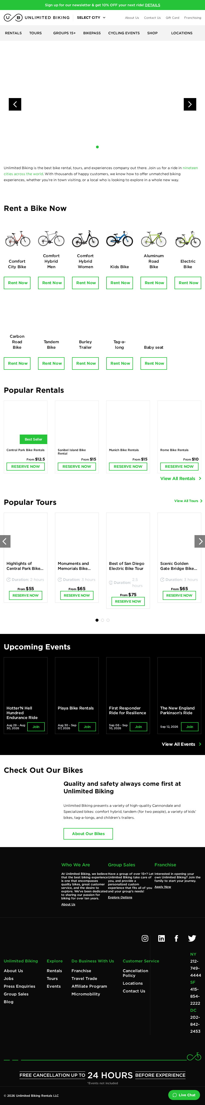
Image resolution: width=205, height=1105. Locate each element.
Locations (181, 33)
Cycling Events (124, 33)
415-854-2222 (195, 996)
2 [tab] (87, 147)
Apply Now (162, 887)
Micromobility (86, 994)
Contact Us (152, 18)
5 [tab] (117, 147)
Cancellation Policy (135, 973)
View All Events (179, 744)
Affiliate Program (89, 986)
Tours (35, 33)
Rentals (13, 33)
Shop (152, 33)
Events (54, 986)
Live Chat (187, 1095)
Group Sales (16, 994)
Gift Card (172, 18)
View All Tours (186, 501)
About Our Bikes (88, 833)
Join (36, 727)
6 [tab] (128, 147)
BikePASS (92, 33)
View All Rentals (178, 478)
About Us (132, 18)
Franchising (192, 18)
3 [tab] (97, 147)
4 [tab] (107, 147)
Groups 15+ (64, 33)
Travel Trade (84, 978)
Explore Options (120, 897)
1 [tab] (77, 147)
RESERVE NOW (25, 466)
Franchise (81, 970)
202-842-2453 (195, 1024)
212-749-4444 (195, 968)
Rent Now (18, 282)
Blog (9, 1001)
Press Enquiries (19, 986)
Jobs (9, 978)
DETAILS (152, 5)
